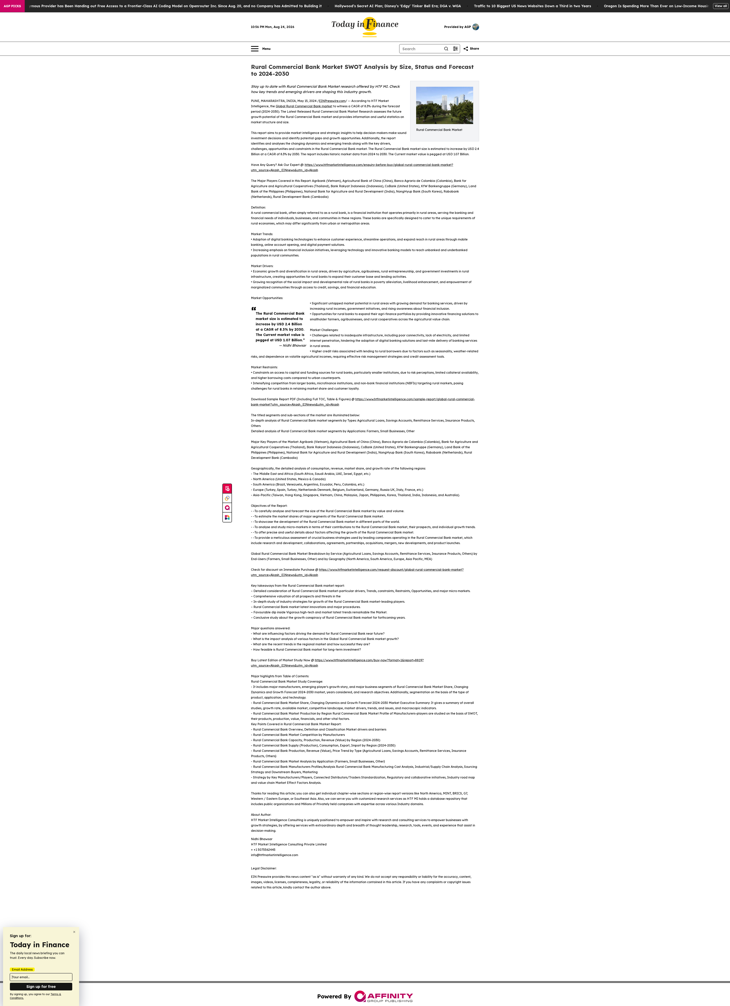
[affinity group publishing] (227, 508)
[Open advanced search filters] (455, 48)
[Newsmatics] (227, 517)
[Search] (446, 48)
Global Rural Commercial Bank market (304, 106)
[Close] (74, 932)
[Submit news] (227, 488)
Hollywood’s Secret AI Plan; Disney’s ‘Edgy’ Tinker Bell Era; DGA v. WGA (398, 6)
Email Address (22, 969)
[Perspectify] (227, 498)
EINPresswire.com (332, 101)
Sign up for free (41, 986)
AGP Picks (12, 6)
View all (721, 6)
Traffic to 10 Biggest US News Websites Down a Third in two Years (532, 6)
